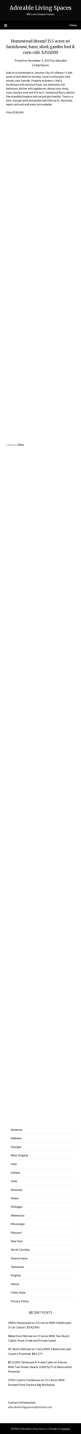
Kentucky (16, 1189)
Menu (73, 25)
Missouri (16, 1232)
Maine (15, 1198)
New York (17, 1241)
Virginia (16, 1275)
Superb (65, 1428)
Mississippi (18, 1224)
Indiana (15, 1172)
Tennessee (17, 1266)
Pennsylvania (19, 1258)
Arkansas (16, 1129)
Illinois (15, 1284)
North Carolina (20, 1249)
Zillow (20, 444)
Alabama (16, 1138)
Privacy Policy (20, 1301)
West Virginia (19, 1155)
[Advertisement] (40, 175)
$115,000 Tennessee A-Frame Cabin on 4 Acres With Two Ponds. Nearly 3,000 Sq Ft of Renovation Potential (40, 1366)
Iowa (14, 1181)
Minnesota (17, 1215)
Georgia (16, 1146)
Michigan (16, 1206)
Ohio (14, 1164)
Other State (18, 1292)
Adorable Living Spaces (40, 7)
